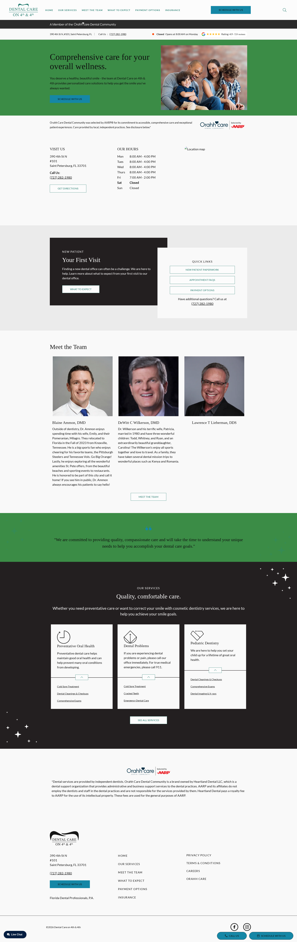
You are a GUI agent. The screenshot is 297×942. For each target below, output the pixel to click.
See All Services (148, 720)
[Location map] (216, 180)
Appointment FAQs (202, 279)
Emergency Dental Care (136, 700)
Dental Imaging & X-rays (203, 693)
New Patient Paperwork (202, 269)
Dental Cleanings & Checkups (72, 693)
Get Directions (68, 188)
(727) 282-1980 (117, 34)
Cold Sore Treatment (68, 686)
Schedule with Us (231, 9)
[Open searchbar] (284, 10)
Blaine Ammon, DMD (69, 423)
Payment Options (147, 10)
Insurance (172, 10)
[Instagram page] (247, 927)
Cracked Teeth (131, 693)
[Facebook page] (234, 927)
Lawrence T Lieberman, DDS (214, 423)
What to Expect (119, 10)
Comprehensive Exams (69, 700)
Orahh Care (196, 879)
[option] (83, 422)
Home (49, 10)
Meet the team (148, 496)
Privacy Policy (198, 855)
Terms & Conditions (203, 863)
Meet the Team (92, 10)
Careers (193, 871)
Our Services (67, 10)
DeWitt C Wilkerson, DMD (138, 423)
